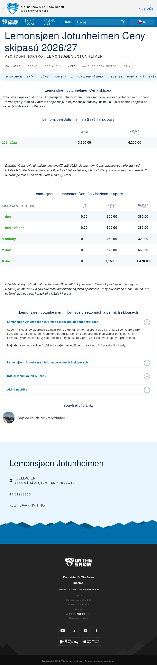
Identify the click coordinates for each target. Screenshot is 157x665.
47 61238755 (20, 494)
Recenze (115, 76)
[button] (74, 321)
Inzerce (78, 583)
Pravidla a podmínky (78, 604)
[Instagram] (85, 630)
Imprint (78, 595)
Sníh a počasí (30, 21)
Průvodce (14, 76)
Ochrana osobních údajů (78, 599)
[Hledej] (122, 22)
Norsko (31, 66)
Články (66, 22)
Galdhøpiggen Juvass (99, 66)
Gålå (127, 66)
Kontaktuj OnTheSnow (78, 577)
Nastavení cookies (78, 618)
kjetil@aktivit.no (27, 505)
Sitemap (78, 609)
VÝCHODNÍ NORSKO (24, 56)
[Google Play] (69, 641)
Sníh (30, 76)
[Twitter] (74, 630)
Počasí (44, 76)
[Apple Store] (91, 641)
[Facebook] (96, 630)
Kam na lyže (49, 21)
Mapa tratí (135, 76)
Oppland (51, 66)
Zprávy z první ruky (87, 76)
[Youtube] (62, 630)
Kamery (60, 76)
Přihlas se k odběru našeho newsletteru (78, 589)
